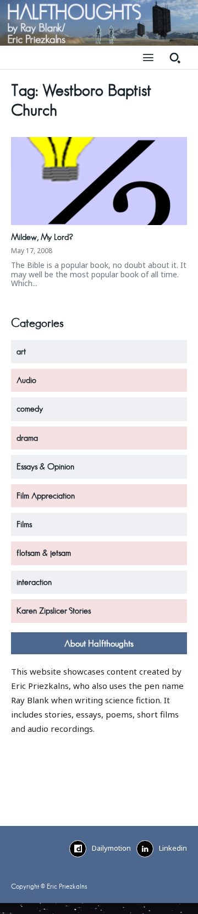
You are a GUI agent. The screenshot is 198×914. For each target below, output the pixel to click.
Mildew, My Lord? (42, 237)
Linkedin (173, 848)
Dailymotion (111, 848)
